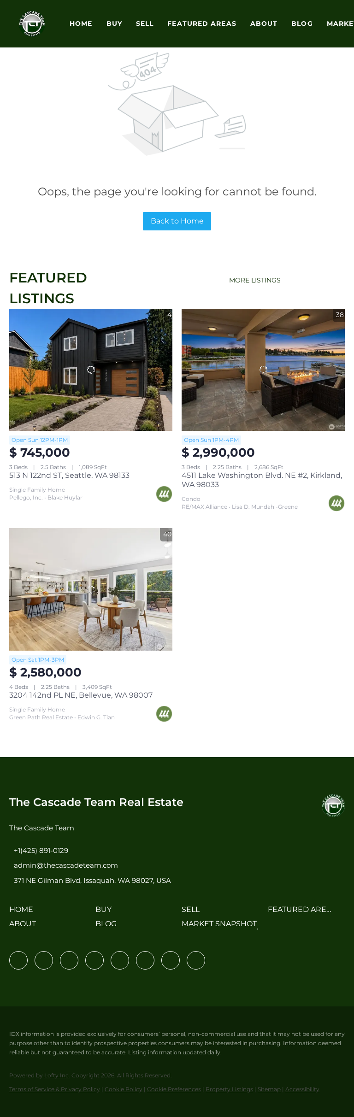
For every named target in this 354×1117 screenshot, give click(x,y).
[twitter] (69, 960)
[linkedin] (44, 960)
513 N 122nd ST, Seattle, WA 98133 (69, 475)
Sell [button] (144, 23)
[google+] (196, 960)
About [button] (264, 23)
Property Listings (229, 1089)
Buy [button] (114, 23)
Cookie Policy (123, 1089)
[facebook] (18, 960)
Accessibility (302, 1089)
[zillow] (94, 960)
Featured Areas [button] (201, 23)
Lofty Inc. (57, 1075)
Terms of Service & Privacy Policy (54, 1089)
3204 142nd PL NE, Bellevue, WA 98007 (81, 695)
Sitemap (269, 1089)
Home (81, 23)
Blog (302, 23)
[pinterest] (170, 960)
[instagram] (120, 960)
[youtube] (145, 960)
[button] (32, 23)
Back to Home (177, 221)
